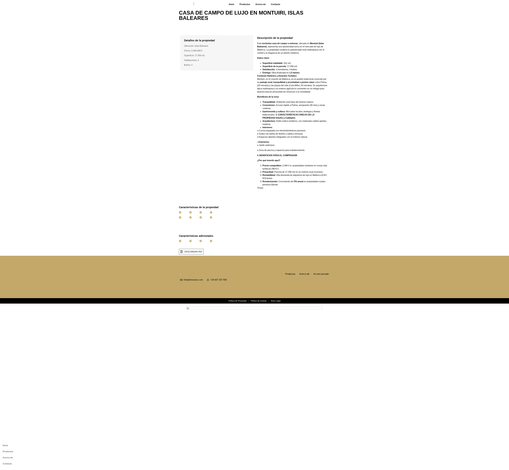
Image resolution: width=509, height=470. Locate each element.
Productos (245, 4)
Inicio (231, 4)
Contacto (275, 4)
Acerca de (260, 4)
